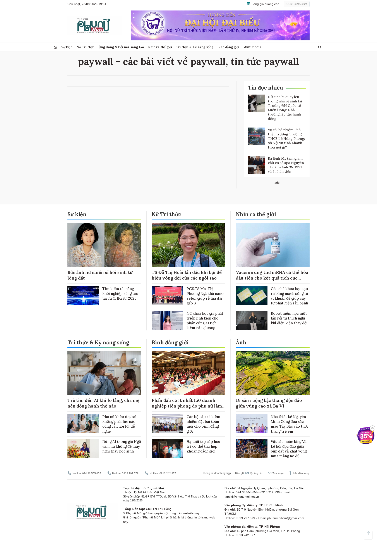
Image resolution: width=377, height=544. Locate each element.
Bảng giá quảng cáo (265, 4)
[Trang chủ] (55, 47)
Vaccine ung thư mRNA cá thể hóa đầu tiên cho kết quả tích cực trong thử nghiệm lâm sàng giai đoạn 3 (272, 280)
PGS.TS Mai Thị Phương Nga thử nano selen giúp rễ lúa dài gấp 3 (205, 296)
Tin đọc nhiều (265, 87)
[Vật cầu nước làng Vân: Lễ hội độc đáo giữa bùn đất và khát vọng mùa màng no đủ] (251, 448)
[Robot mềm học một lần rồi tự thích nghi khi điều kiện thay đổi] (251, 320)
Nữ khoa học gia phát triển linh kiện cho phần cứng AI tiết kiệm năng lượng (205, 320)
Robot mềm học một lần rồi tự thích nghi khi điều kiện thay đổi (289, 318)
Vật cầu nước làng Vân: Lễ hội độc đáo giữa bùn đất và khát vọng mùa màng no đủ (290, 448)
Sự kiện (66, 47)
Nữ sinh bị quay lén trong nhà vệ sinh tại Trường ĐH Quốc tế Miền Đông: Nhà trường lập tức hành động (285, 108)
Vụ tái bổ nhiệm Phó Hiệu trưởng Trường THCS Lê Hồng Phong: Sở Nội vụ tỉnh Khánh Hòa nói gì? (286, 138)
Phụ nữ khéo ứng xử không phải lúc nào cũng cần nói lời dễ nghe (119, 423)
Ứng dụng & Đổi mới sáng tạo (121, 47)
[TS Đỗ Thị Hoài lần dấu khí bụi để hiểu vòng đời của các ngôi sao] (188, 245)
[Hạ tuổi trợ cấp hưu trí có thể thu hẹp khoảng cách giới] (167, 448)
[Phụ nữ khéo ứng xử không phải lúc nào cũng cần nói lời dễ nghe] (83, 423)
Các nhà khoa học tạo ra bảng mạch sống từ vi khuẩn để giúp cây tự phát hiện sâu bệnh (289, 296)
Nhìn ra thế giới (160, 47)
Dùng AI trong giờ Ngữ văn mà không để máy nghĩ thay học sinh (121, 446)
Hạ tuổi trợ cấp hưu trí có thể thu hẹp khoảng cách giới (203, 446)
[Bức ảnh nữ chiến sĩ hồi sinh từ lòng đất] (104, 245)
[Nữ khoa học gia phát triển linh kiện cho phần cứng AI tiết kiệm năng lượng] (167, 320)
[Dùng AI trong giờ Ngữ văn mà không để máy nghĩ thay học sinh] (83, 448)
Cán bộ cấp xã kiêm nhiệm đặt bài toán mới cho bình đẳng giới (203, 423)
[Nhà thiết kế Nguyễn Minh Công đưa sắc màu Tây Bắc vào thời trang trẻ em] (251, 423)
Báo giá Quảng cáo (249, 473)
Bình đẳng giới (228, 47)
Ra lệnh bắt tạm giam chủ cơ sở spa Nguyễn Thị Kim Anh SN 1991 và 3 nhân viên (286, 165)
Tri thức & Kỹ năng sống (194, 47)
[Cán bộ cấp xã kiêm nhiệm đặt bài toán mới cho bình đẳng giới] (167, 423)
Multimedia (252, 47)
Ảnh (241, 342)
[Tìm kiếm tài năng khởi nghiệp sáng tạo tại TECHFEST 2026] (83, 295)
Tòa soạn (278, 473)
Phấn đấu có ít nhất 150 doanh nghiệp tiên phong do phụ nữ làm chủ (187, 405)
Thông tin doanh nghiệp (216, 473)
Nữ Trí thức (85, 47)
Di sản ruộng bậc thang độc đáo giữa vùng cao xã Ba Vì (269, 403)
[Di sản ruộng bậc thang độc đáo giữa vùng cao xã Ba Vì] (273, 373)
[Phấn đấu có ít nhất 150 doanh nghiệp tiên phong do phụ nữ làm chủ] (188, 373)
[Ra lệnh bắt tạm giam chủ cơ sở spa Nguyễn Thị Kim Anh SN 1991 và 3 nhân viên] (256, 165)
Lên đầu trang (301, 473)
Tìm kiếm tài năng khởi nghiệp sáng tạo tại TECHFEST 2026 (120, 293)
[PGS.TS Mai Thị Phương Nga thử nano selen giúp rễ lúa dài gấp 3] (167, 295)
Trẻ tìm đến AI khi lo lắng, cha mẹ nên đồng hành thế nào (103, 403)
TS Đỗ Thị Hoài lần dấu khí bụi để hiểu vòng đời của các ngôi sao (187, 275)
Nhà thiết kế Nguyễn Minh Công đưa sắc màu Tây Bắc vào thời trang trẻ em (289, 423)
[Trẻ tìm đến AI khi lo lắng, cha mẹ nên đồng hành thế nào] (104, 373)
